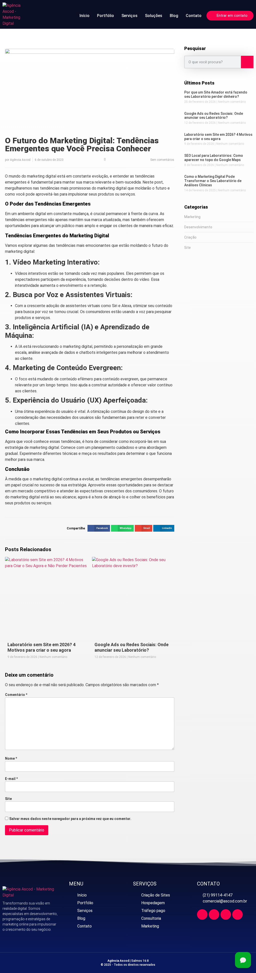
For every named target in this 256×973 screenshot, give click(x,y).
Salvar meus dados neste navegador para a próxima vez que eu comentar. (70, 818)
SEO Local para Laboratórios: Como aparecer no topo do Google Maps (213, 158)
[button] (99, 528)
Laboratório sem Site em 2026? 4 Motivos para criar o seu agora (42, 647)
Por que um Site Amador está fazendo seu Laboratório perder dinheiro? (215, 94)
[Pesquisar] (247, 62)
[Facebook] (202, 914)
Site (8, 798)
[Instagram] (214, 914)
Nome (11, 758)
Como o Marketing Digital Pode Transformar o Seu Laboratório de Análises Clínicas (213, 181)
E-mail (11, 778)
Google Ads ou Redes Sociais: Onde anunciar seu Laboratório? (131, 647)
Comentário (16, 694)
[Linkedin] (225, 914)
